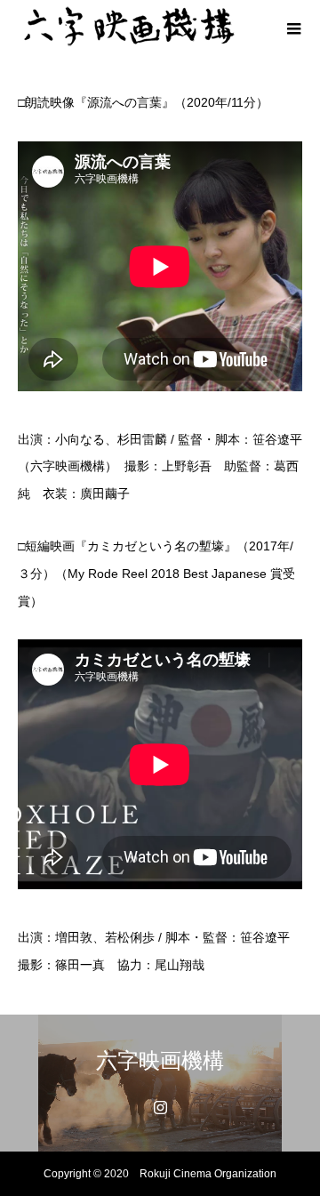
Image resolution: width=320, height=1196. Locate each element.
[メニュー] (293, 26)
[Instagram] (160, 1107)
